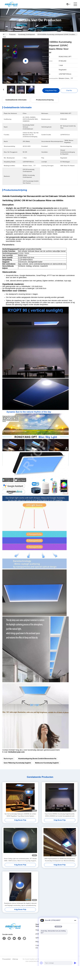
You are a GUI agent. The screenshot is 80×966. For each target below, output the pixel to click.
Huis (4, 34)
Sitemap (15, 959)
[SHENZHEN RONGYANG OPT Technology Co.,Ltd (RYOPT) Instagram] (9, 938)
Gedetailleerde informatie (16, 100)
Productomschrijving (45, 100)
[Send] (75, 963)
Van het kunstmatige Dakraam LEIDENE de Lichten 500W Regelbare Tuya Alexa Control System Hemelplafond (20, 815)
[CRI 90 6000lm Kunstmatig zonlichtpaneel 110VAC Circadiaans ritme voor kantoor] (25, 61)
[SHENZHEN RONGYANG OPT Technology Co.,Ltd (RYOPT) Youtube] (14, 938)
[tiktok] (19, 938)
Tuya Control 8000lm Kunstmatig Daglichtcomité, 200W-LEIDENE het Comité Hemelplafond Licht (60, 815)
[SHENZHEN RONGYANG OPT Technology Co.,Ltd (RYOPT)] (11, 4)
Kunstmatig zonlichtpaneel (26, 34)
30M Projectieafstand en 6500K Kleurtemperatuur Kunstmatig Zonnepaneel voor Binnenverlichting (59, 859)
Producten (12, 34)
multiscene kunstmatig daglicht (47, 763)
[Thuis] (13, 929)
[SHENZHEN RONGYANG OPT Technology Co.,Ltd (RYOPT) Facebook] (4, 938)
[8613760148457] (24, 938)
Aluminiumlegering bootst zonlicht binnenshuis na (37, 758)
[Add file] (41, 963)
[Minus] (75, 920)
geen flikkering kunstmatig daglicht (17, 763)
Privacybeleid (6, 959)
